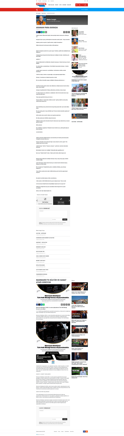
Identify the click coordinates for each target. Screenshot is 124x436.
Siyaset (56, 4)
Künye (59, 431)
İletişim (62, 431)
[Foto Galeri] (87, 0)
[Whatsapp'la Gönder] (44, 32)
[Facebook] (37, 32)
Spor (60, 4)
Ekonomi (64, 4)
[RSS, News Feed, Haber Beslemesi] (86, 431)
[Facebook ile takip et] (84, 431)
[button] (64, 32)
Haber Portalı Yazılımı (41, 434)
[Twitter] (39, 32)
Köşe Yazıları (51, 4)
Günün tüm (84, 9)
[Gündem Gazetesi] (41, 4)
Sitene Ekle (72, 431)
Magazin (69, 4)
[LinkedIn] (41, 32)
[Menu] (77, 5)
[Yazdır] (46, 32)
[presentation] (39, 9)
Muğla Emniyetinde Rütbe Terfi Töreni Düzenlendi (57, 9)
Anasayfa (38, 13)
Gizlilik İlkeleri (67, 431)
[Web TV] (85, 0)
